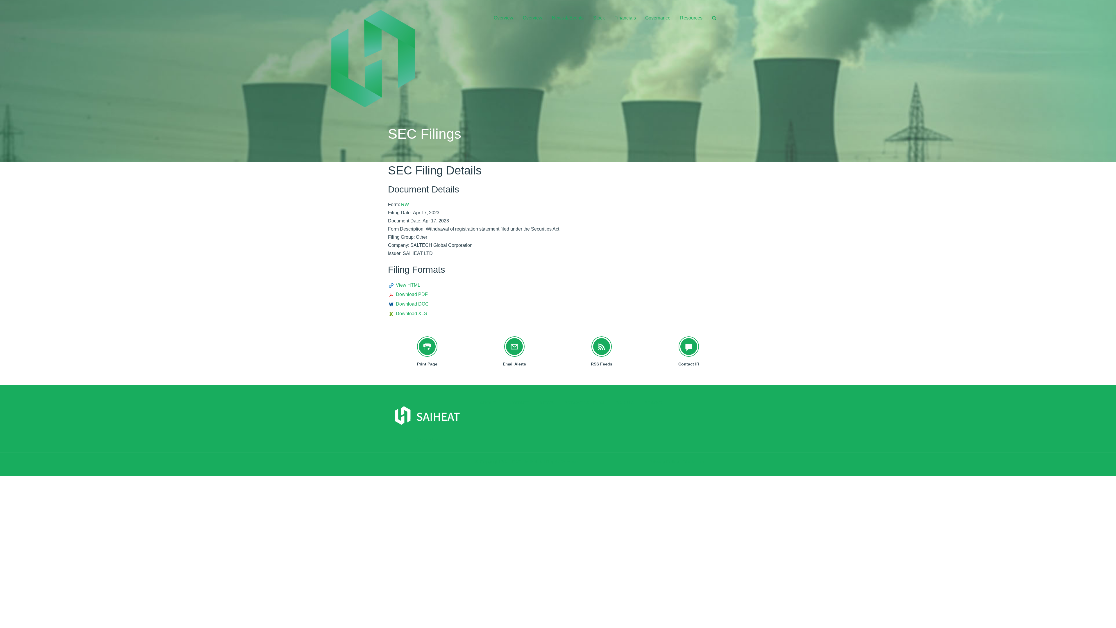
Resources (691, 17)
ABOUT (488, 403)
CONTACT (518, 403)
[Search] (712, 18)
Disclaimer (693, 461)
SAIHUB (625, 403)
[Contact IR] (688, 346)
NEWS (547, 403)
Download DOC (412, 303)
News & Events (568, 17)
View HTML (408, 285)
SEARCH (654, 403)
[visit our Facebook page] (424, 439)
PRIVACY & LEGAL (585, 403)
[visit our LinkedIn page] (436, 439)
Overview (503, 17)
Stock (599, 17)
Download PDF (412, 294)
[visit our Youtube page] (430, 439)
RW (405, 204)
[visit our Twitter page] (419, 439)
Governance (657, 17)
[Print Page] (427, 346)
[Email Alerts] (514, 346)
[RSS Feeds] (601, 346)
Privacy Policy (664, 461)
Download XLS (411, 313)
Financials (625, 17)
